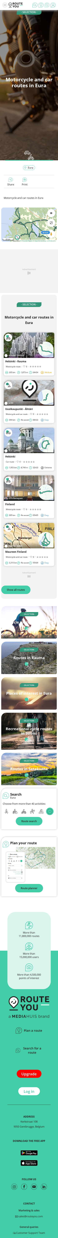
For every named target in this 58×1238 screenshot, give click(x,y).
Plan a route (33, 1030)
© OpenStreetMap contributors (44, 241)
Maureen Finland (15, 551)
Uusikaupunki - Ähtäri (19, 409)
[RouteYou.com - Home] (16, 4)
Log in (29, 1091)
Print (25, 184)
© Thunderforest (26, 241)
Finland (10, 504)
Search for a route (32, 1050)
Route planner (29, 888)
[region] (29, 225)
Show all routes (16, 589)
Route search (29, 821)
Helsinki (10, 456)
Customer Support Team (30, 1233)
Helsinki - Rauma (15, 361)
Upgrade (29, 1073)
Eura (30, 167)
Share (10, 184)
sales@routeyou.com (30, 1216)
